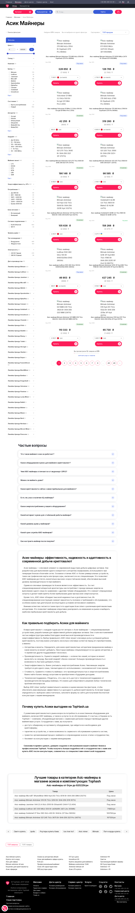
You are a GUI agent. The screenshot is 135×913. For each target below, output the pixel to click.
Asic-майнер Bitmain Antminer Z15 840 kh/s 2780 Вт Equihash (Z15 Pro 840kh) (108, 109)
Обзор (14, 6)
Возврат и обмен (39, 893)
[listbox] (115, 32)
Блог (52, 2)
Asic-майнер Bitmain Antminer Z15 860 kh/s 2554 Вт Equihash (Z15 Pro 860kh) (65, 57)
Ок (32, 49)
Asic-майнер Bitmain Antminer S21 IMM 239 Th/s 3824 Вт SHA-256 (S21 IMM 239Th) (65, 318)
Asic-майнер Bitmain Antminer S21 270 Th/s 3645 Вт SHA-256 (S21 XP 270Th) (65, 162)
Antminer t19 (105, 857)
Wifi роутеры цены (44, 869)
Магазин (18, 2)
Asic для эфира (12, 862)
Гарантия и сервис (40, 888)
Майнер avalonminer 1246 (79, 864)
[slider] (7, 53)
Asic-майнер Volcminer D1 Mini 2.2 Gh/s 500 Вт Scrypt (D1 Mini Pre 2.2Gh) (65, 109)
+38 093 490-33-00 (121, 888)
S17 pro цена (74, 857)
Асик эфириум (11, 869)
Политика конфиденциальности (18, 909)
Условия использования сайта (17, 906)
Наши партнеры (14, 900)
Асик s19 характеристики (47, 867)
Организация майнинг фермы (111, 862)
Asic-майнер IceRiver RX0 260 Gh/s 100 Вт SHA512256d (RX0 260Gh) (64, 266)
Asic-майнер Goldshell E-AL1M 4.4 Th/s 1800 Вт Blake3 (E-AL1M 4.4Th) (108, 214)
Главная (9, 2)
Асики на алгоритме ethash (47, 857)
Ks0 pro (40, 862)
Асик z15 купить (75, 869)
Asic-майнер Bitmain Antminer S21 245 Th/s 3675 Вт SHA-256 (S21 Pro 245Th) (48, 817)
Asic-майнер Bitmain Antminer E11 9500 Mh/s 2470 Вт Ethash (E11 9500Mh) (108, 57)
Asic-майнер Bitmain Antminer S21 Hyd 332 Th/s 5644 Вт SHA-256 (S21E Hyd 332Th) (64, 214)
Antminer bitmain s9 (76, 867)
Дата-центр (29, 2)
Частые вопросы (12, 903)
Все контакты (122, 902)
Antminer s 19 (105, 869)
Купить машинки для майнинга (81, 862)
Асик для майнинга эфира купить (50, 859)
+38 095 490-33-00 (121, 893)
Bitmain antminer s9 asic (15, 864)
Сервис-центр (41, 2)
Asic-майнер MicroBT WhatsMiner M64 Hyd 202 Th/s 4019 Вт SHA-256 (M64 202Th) (50, 796)
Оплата (36, 885)
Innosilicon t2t (74, 859)
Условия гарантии (74, 888)
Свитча (103, 859)
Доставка (36, 890)
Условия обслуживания (57, 888)
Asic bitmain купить (13, 857)
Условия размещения (57, 885)
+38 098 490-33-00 (121, 899)
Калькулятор (25, 6)
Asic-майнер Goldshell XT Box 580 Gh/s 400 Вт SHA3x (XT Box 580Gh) (45, 813)
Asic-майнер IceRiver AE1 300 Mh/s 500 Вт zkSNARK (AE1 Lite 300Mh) (45, 809)
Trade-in (36, 895)
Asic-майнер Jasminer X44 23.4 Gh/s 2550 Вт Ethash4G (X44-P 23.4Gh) (45, 804)
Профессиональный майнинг (48, 864)
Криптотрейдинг (91, 885)
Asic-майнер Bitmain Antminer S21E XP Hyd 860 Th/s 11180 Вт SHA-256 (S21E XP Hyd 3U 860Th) (108, 266)
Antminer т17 (105, 867)
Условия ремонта (74, 885)
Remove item (126, 32)
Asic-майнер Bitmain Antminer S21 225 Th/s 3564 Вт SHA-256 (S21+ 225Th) (108, 162)
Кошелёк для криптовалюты (17, 867)
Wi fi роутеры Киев (107, 864)
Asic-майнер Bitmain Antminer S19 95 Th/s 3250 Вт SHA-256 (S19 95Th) (45, 800)
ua (120, 2)
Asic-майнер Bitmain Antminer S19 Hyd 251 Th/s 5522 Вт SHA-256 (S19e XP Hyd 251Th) (108, 318)
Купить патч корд (13, 859)
